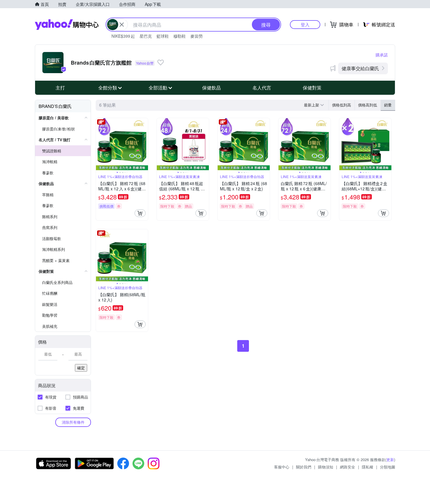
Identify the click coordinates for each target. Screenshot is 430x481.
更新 (390, 459)
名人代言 (261, 87)
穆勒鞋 (179, 36)
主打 (60, 87)
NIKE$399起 (123, 36)
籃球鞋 (162, 36)
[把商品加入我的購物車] (140, 213)
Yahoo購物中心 (67, 25)
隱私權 (367, 467)
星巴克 (146, 36)
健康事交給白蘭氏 (360, 68)
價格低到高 (341, 105)
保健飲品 (211, 87)
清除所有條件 (73, 422)
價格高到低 (367, 105)
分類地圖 (387, 467)
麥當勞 (196, 36)
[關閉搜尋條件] (121, 24)
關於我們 (303, 467)
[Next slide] (144, 144)
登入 (305, 24)
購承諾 (382, 55)
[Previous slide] (100, 144)
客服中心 (281, 467)
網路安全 (347, 467)
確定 (81, 367)
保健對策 (312, 87)
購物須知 (325, 467)
